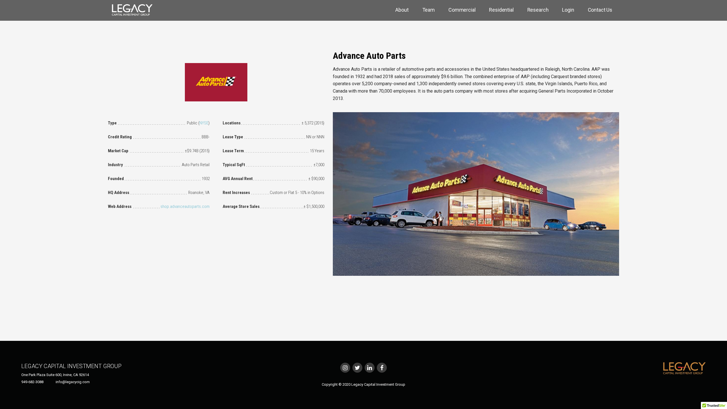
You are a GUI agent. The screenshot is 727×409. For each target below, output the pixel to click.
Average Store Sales (241, 206)
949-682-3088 (32, 382)
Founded (116, 178)
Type (112, 123)
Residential (501, 10)
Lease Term (233, 151)
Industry (115, 164)
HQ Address (118, 192)
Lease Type (233, 137)
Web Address (119, 206)
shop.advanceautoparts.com (185, 206)
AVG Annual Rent (238, 178)
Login (568, 10)
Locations (232, 123)
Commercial (461, 10)
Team (428, 10)
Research (538, 10)
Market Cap (118, 151)
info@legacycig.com (73, 382)
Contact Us (600, 10)
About (401, 10)
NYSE (203, 123)
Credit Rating (120, 137)
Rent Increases (236, 192)
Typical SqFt (234, 164)
